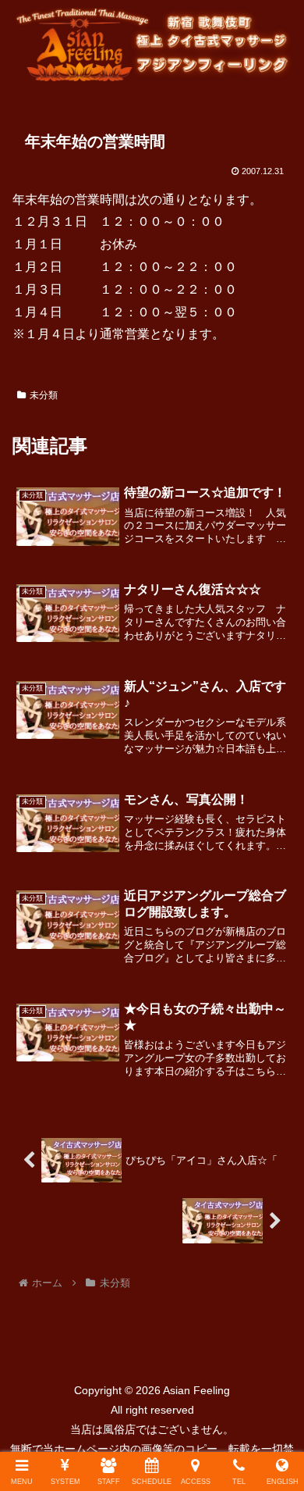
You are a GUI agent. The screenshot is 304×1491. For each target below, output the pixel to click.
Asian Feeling (195, 1390)
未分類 (44, 395)
